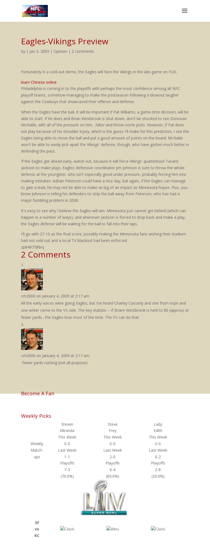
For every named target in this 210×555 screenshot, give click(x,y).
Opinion (60, 51)
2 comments (83, 51)
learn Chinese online (39, 82)
